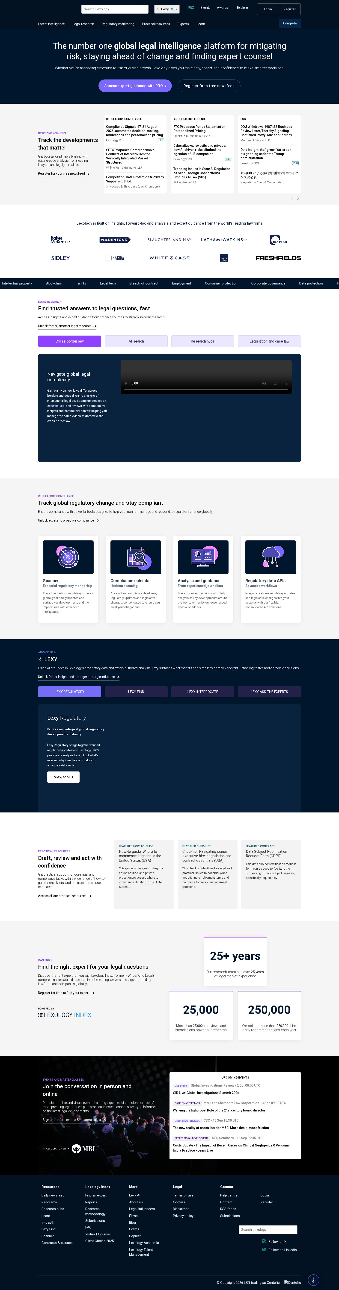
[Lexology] (57, 9)
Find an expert (96, 1195)
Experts (183, 24)
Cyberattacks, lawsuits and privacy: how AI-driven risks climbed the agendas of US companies (199, 150)
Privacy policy (183, 1216)
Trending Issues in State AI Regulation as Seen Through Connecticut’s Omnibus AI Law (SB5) (202, 173)
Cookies (179, 1202)
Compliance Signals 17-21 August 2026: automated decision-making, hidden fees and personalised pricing (134, 131)
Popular (135, 1236)
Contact (226, 1202)
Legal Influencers (142, 1209)
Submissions (95, 1221)
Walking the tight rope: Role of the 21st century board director (219, 1110)
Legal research (83, 24)
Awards (222, 7)
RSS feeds (228, 1209)
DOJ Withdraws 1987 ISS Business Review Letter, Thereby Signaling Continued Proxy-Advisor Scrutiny (266, 131)
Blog (132, 1222)
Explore (242, 7)
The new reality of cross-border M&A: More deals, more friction (221, 1128)
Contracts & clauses (57, 1243)
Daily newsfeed (53, 1195)
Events (206, 7)
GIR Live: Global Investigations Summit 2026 (206, 1093)
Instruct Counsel (97, 1234)
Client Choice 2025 (99, 1241)
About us (136, 1202)
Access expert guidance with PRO (133, 86)
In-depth (48, 1222)
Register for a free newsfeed (209, 86)
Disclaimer (181, 1209)
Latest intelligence (51, 24)
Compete (290, 23)
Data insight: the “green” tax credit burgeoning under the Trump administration (266, 154)
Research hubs (53, 1209)
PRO (191, 7)
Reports (91, 1202)
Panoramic (50, 1202)
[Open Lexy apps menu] (313, 1280)
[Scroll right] (298, 198)
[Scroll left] (292, 198)
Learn (201, 24)
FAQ (88, 1227)
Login (268, 9)
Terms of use (183, 1195)
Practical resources (156, 24)
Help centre (229, 1195)
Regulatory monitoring (118, 24)
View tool (62, 777)
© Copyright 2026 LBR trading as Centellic (248, 1283)
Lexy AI (134, 1195)
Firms (133, 1216)
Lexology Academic (144, 1243)
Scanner (48, 1236)
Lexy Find (49, 1229)
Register (290, 9)
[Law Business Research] (292, 1282)
